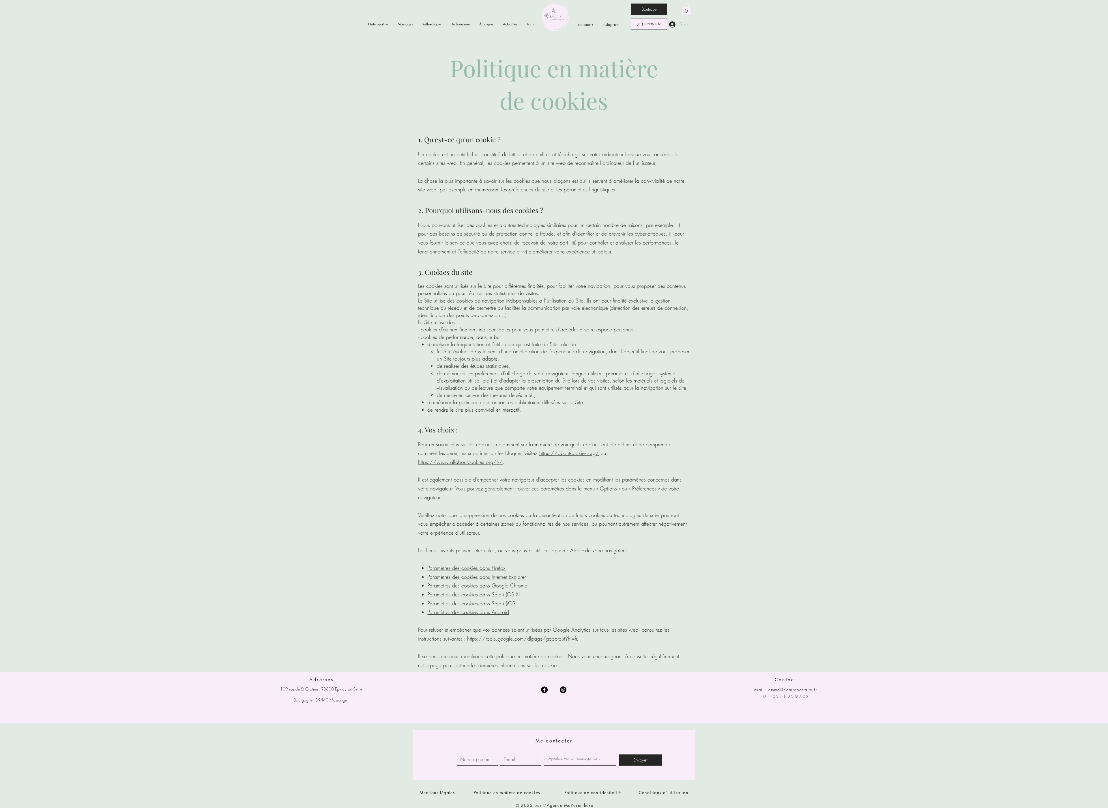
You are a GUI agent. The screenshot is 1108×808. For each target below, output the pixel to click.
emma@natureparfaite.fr (792, 689)
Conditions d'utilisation (663, 792)
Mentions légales (437, 792)
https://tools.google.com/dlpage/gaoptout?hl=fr (522, 638)
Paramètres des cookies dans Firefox (466, 567)
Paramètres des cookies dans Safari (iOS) (471, 603)
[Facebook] (544, 689)
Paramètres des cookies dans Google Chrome (477, 585)
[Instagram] (563, 689)
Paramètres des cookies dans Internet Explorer (476, 576)
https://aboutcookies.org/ (569, 452)
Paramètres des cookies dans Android (468, 612)
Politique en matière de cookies (508, 792)
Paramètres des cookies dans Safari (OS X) (473, 594)
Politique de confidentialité (592, 792)
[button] (686, 9)
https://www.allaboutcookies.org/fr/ (460, 461)
